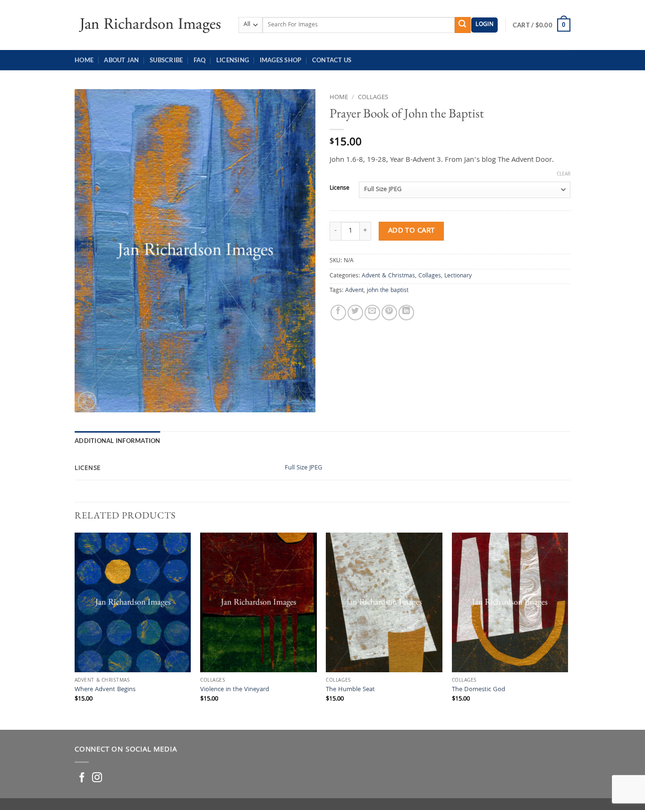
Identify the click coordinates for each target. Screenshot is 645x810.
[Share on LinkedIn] (406, 312)
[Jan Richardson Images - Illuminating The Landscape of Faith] (149, 25)
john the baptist (387, 291)
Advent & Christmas (388, 276)
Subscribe (166, 60)
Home (84, 60)
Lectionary (458, 276)
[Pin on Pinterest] (389, 312)
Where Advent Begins (105, 690)
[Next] (567, 630)
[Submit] (463, 25)
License (339, 188)
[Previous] (75, 630)
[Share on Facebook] (338, 312)
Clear (563, 174)
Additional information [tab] (118, 440)
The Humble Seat (350, 690)
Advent (354, 291)
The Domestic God (478, 690)
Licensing (232, 60)
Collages (373, 97)
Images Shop (281, 60)
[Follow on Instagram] (97, 778)
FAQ (200, 60)
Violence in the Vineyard (234, 690)
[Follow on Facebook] (82, 778)
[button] (484, 25)
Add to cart (411, 231)
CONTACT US (332, 60)
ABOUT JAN (121, 60)
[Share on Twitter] (355, 312)
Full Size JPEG (303, 468)
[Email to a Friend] (372, 312)
